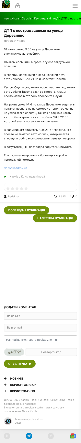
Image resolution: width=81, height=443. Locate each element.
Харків (26, 18)
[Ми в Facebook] (51, 436)
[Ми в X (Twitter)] (7, 436)
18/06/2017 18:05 (14, 40)
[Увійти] (18, 6)
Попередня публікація (26, 210)
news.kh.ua (11, 18)
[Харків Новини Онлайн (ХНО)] (6, 6)
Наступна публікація (55, 218)
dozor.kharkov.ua (15, 168)
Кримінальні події (46, 18)
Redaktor (13, 196)
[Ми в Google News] (73, 436)
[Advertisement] (40, 262)
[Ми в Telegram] (29, 436)
